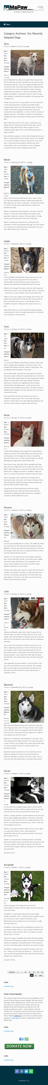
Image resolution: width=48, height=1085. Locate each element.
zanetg (26, 46)
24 (42, 972)
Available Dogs (9, 986)
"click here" (15, 1018)
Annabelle (9, 864)
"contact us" (17, 1016)
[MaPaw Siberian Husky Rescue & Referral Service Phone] (31, 1071)
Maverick (8, 684)
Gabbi (7, 241)
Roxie (6, 415)
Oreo (6, 326)
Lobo (6, 591)
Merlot (7, 159)
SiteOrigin (22, 1080)
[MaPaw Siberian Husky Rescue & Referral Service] (24, 7)
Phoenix (8, 507)
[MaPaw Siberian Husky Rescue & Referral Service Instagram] (22, 1071)
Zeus (6, 43)
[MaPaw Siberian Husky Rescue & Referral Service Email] (26, 1071)
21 (29, 972)
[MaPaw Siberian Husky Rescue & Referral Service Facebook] (17, 1071)
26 (36, 975)
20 (25, 972)
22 (33, 972)
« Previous (11, 972)
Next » (41, 975)
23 (38, 972)
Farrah (7, 770)
